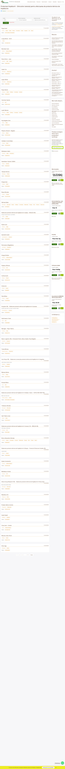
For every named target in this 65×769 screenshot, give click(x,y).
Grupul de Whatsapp (55, 59)
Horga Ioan (4, 182)
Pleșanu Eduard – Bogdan (8, 130)
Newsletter (55, 1)
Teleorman (42, 204)
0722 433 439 (7, 196)
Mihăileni (3, 364)
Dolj (7, 330)
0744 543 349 (7, 465)
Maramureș (9, 71)
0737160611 (7, 206)
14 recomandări (46, 38)
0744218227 (7, 165)
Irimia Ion (4, 286)
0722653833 (7, 300)
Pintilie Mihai (5, 382)
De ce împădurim (54, 106)
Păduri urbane (54, 113)
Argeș (7, 374)
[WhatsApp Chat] (62, 762)
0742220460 (7, 455)
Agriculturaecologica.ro (55, 319)
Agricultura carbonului (55, 105)
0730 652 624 (7, 228)
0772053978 (7, 186)
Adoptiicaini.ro (54, 321)
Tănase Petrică (5, 171)
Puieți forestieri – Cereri (55, 81)
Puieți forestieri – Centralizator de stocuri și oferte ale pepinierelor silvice (57, 46)
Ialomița (20, 112)
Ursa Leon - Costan (7, 525)
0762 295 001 (7, 269)
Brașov (3, 453)
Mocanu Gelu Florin (7, 535)
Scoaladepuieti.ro (55, 318)
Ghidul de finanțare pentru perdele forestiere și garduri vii (57, 38)
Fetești (3, 163)
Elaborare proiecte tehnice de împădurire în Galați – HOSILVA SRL (19, 212)
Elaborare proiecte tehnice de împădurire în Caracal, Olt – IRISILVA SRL (20, 426)
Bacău (7, 30)
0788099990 (7, 488)
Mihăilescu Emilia (6, 471)
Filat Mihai (4, 296)
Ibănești (3, 61)
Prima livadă (54, 118)
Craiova (3, 330)
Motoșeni (3, 548)
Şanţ (3, 527)
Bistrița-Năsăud (9, 51)
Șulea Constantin (6, 461)
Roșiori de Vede (4, 351)
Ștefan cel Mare (4, 397)
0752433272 (7, 239)
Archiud (3, 463)
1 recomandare (46, 265)
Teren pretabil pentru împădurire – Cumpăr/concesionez (57, 90)
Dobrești (3, 153)
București (3, 204)
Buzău (14, 30)
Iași (2, 102)
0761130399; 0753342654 (9, 32)
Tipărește (4, 11)
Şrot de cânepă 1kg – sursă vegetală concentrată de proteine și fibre (57, 202)
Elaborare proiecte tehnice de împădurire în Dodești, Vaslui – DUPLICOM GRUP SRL (23, 392)
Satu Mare (4, 247)
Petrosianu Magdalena (8, 245)
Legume (56, 267)
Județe (4, 18)
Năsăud (3, 257)
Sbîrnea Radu (5, 202)
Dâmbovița (26, 204)
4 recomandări (46, 109)
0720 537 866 (7, 259)
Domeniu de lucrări (37, 18)
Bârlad (3, 537)
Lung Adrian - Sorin (7, 38)
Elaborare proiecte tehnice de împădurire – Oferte (57, 80)
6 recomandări (46, 79)
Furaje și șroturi (57, 205)
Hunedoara (12, 153)
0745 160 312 (7, 280)
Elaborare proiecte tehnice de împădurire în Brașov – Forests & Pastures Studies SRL (24, 448)
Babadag (3, 173)
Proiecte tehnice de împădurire (57, 121)
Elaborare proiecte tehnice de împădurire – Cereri (57, 77)
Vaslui (3, 30)
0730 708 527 (7, 420)
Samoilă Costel (5, 235)
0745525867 (7, 218)
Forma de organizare (21, 18)
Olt (29, 30)
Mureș (10, 61)
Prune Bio (54, 234)
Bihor (7, 143)
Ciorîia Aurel (5, 275)
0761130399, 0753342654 (9, 399)
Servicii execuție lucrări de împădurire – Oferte (56, 88)
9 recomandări (46, 58)
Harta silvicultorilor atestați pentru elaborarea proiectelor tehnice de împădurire (57, 41)
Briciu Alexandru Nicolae (8, 438)
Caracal (3, 267)
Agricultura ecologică (55, 139)
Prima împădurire (59, 24)
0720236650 (7, 114)
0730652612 (7, 124)
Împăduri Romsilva (55, 108)
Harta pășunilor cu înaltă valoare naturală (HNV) (57, 57)
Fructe (56, 236)
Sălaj (6, 122)
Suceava (10, 310)
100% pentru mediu (17, 1)
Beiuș (3, 418)
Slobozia (3, 112)
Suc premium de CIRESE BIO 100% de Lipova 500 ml (57, 297)
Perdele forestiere (55, 116)
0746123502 (7, 63)
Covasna (16, 440)
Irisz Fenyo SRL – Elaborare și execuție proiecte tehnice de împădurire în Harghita (23, 359)
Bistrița (3, 51)
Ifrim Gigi (4, 546)
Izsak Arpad (5, 515)
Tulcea (8, 173)
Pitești (3, 374)
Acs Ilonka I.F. (61, 177)
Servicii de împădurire (55, 122)
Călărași (11, 112)
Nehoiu (3, 440)
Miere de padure (55, 169)
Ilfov (34, 204)
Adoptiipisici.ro (54, 322)
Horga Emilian (5, 255)
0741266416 (7, 519)
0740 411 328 (7, 104)
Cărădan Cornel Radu (7, 141)
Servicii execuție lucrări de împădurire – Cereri (56, 85)
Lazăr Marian (5, 110)
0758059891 (7, 322)
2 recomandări (46, 171)
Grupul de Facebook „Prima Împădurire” (56, 62)
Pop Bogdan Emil (6, 120)
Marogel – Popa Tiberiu (8, 328)
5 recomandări (46, 99)
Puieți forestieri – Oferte (56, 83)
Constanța (18, 30)
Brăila (10, 30)
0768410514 (7, 155)
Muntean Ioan (5, 49)
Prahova (37, 204)
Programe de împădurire (56, 119)
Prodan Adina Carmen (7, 505)
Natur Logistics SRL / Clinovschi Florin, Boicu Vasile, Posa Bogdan (19, 339)
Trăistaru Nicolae (6, 405)
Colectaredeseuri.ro (55, 320)
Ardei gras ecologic (56, 265)
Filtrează (6, 22)
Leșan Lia (4, 69)
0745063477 (7, 442)
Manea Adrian (5, 372)
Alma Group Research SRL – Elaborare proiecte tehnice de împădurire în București (23, 481)
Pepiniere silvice (54, 115)
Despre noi (59, 1)
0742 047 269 (7, 475)
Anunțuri (49, 1)
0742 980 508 (7, 529)
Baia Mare (3, 71)
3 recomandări (46, 120)
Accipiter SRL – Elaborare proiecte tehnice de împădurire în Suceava (19, 306)
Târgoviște (4, 507)
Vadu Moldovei (4, 310)
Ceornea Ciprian (6, 100)
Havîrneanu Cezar (6, 318)
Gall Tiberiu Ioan (6, 416)
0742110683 (7, 432)
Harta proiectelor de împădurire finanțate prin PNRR (57, 54)
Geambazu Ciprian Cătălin (8, 161)
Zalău (3, 122)
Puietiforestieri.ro (54, 317)
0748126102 (7, 53)
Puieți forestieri (44, 1)
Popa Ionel (4, 28)
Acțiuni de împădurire (55, 103)
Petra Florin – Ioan (6, 59)
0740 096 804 (7, 145)
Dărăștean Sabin (6, 151)
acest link (56, 23)
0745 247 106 (7, 509)
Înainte (32, 554)
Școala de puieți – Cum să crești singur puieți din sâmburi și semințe (57, 65)
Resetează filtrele (11, 22)
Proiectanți (38, 1)
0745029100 (7, 94)
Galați (22, 30)
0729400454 (7, 73)
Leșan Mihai (5, 79)
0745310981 (7, 83)
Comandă (54, 180)
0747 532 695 (7, 343)
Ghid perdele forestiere (31, 1)
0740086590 (7, 550)
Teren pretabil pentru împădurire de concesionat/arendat (57, 93)
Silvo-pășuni (54, 126)
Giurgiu (3, 194)
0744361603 (7, 249)
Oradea (3, 143)
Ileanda (3, 226)
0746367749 (7, 386)
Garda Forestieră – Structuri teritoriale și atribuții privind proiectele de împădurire (56, 50)
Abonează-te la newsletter (56, 26)
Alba (7, 61)
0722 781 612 (7, 376)
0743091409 (7, 366)
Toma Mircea (5, 349)
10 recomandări (46, 48)
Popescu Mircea (6, 265)
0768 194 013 (7, 353)
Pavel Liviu (4, 224)
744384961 (7, 290)
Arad (3, 40)
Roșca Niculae (5, 192)
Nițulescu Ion (5, 494)
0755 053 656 (7, 135)
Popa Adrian (5, 90)
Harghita (25, 30)
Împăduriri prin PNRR (55, 109)
